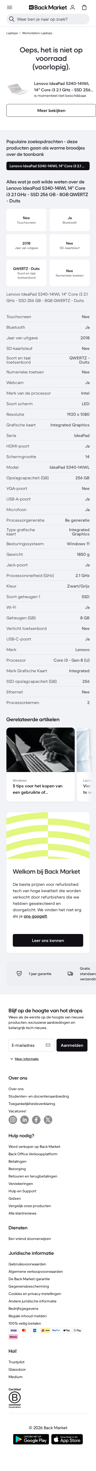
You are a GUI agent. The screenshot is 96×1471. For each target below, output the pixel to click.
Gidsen (15, 1198)
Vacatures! (17, 1111)
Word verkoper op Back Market (34, 1146)
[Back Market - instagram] (13, 1120)
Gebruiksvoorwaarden (27, 1264)
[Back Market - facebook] (36, 1120)
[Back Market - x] (48, 1120)
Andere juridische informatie (33, 1301)
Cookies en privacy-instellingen (35, 1293)
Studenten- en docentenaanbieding (39, 1096)
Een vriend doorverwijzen (30, 1238)
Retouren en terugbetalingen (33, 1176)
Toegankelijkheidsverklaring (32, 1103)
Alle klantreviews (23, 1213)
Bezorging (17, 1168)
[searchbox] (52, 19)
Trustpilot (17, 1362)
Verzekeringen (21, 1183)
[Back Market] (48, 7)
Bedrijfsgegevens (23, 1308)
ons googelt (35, 916)
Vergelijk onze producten (30, 1205)
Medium (16, 1376)
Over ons (16, 1088)
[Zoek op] (11, 19)
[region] (48, 765)
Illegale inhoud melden (28, 1316)
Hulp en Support (22, 1191)
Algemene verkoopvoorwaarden (36, 1271)
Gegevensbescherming (29, 1286)
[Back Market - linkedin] (24, 1120)
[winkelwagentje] (84, 7)
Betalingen (17, 1161)
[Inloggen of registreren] (72, 7)
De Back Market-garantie (29, 1278)
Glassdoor (17, 1369)
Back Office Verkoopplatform (33, 1154)
